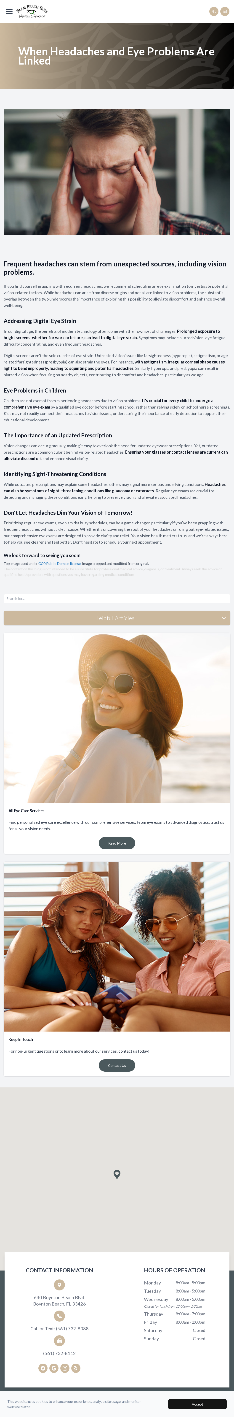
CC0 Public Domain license (59, 563)
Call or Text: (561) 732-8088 (59, 1328)
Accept (197, 1404)
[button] (9, 11)
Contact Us (117, 1065)
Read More (117, 843)
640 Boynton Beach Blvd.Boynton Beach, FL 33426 (59, 1300)
